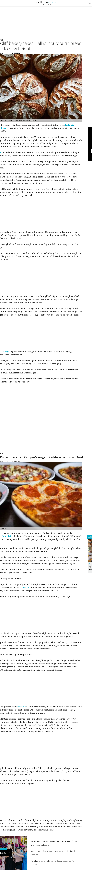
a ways (6, 351)
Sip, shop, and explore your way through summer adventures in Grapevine (53, 853)
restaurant (25, 587)
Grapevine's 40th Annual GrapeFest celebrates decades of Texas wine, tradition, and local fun (54, 843)
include (22, 706)
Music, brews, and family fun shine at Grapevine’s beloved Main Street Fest (53, 863)
